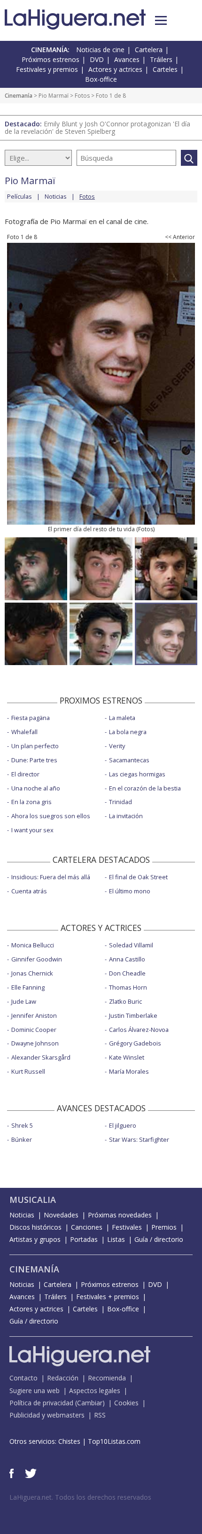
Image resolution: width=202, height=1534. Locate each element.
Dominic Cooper (33, 1029)
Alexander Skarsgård (40, 1057)
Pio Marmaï (54, 96)
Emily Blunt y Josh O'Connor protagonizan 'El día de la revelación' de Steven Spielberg (97, 127)
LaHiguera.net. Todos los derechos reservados (80, 1497)
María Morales (129, 1071)
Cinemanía (18, 96)
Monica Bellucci (32, 945)
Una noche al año (35, 788)
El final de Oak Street (138, 877)
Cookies (126, 1402)
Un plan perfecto (35, 746)
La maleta (122, 717)
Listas (116, 1239)
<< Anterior (180, 237)
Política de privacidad (41, 1402)
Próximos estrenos (50, 59)
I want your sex (32, 830)
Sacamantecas (129, 760)
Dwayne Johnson (35, 1043)
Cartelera (149, 49)
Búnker (21, 1139)
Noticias (56, 196)
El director (25, 774)
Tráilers (161, 59)
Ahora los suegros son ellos (50, 816)
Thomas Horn (128, 987)
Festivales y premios (47, 69)
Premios (164, 1227)
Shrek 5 (22, 1125)
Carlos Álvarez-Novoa (139, 1029)
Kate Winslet (126, 1057)
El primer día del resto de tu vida (91, 529)
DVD (97, 59)
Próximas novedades (120, 1214)
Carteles (165, 69)
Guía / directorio (158, 1239)
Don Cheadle (127, 973)
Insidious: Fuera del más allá (50, 877)
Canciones (86, 1227)
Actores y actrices (115, 69)
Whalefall (24, 732)
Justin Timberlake (133, 1015)
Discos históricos (35, 1227)
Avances (127, 59)
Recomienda (107, 1377)
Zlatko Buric (125, 1001)
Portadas (84, 1239)
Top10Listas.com (114, 1441)
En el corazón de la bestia (145, 788)
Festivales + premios (107, 1296)
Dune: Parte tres (34, 760)
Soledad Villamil (131, 945)
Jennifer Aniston (34, 1015)
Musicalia (32, 1199)
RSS (100, 1414)
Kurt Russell (28, 1071)
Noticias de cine (100, 49)
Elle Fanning (28, 987)
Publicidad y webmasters (47, 1414)
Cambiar (89, 1402)
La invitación (126, 816)
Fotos (82, 96)
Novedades (61, 1214)
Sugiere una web (34, 1390)
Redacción (62, 1377)
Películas (19, 196)
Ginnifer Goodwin (36, 959)
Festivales (127, 1227)
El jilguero (122, 1125)
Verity (117, 746)
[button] (161, 20)
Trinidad (120, 802)
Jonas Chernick (32, 973)
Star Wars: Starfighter (139, 1139)
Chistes (69, 1441)
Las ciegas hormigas (137, 774)
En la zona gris (31, 802)
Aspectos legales (94, 1390)
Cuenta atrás (29, 891)
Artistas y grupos (35, 1239)
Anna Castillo (127, 959)
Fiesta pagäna (30, 717)
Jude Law (23, 1001)
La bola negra (128, 732)
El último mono (129, 891)
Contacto (23, 1377)
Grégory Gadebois (135, 1043)
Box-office (101, 79)
